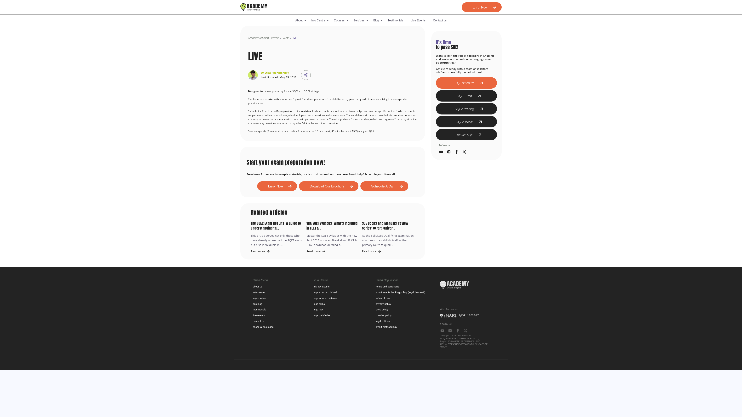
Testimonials (395, 20)
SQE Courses (259, 298)
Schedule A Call (382, 186)
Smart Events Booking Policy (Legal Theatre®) (400, 292)
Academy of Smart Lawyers (263, 38)
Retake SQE (465, 134)
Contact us (440, 20)
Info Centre (318, 20)
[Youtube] (441, 152)
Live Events (418, 20)
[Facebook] (456, 152)
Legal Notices (383, 321)
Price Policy (382, 309)
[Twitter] (464, 152)
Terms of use (383, 298)
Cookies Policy (384, 315)
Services (359, 20)
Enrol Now (480, 7)
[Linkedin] (449, 152)
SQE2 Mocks (464, 122)
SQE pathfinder (322, 315)
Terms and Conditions (387, 286)
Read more (258, 251)
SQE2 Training (464, 109)
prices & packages (263, 327)
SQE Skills (319, 304)
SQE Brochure (464, 83)
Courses (339, 20)
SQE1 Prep (464, 96)
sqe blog (257, 304)
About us (257, 286)
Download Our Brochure (327, 186)
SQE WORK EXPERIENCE (325, 298)
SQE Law (318, 309)
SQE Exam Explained (325, 292)
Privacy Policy (383, 304)
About (299, 20)
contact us (259, 321)
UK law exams (322, 286)
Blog (376, 20)
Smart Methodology (386, 327)
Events (285, 38)
